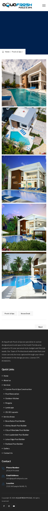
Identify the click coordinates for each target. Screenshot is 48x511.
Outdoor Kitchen (12, 398)
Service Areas (9, 417)
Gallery (7, 448)
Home (7, 52)
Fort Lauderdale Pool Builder (17, 435)
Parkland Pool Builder (14, 444)
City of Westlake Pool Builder (17, 430)
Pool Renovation (12, 394)
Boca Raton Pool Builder (15, 421)
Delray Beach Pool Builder (16, 426)
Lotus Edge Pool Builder (15, 439)
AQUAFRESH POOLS (24, 498)
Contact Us (8, 453)
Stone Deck (25, 313)
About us (7, 380)
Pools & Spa (9, 313)
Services (7, 385)
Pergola (8, 403)
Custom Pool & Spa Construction (18, 389)
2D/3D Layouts (11, 412)
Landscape (9, 407)
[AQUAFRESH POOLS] (17, 5)
